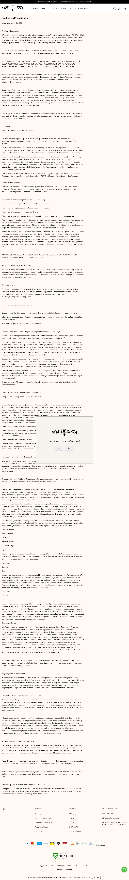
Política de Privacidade (44, 823)
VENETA (54, 8)
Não (69, 448)
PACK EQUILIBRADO (82, 8)
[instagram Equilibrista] (4, 809)
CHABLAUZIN (66, 8)
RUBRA (44, 8)
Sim (58, 448)
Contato (38, 832)
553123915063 (107, 814)
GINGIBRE (34, 8)
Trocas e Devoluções (43, 818)
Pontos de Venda (41, 827)
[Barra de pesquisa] (114, 9)
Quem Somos (40, 814)
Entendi (96, 877)
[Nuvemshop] (64, 870)
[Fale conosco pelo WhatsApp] (124, 869)
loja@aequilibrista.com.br (111, 818)
